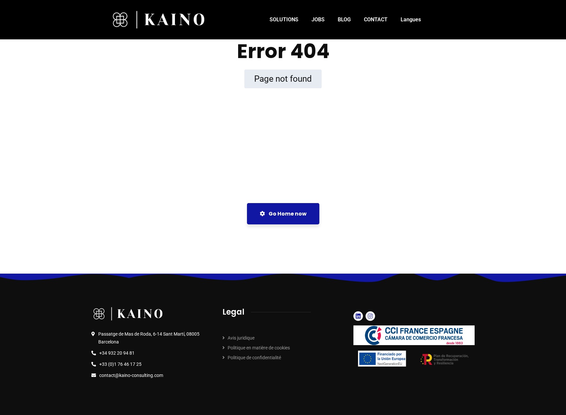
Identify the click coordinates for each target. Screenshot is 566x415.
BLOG (344, 19)
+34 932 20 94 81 (117, 353)
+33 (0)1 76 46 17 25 (120, 364)
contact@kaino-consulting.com (131, 375)
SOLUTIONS (284, 19)
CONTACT (375, 19)
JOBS (318, 19)
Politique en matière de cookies (259, 347)
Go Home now (287, 214)
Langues (411, 19)
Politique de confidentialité (254, 357)
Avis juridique (241, 338)
